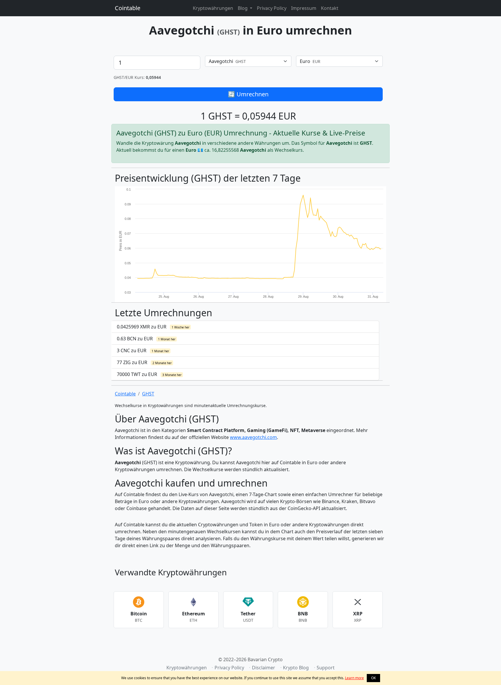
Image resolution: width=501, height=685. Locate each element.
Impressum (303, 8)
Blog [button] (243, 8)
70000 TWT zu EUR (149, 374)
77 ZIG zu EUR (144, 362)
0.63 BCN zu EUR (146, 338)
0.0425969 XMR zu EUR (153, 326)
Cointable (127, 8)
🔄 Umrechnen (248, 94)
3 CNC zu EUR (143, 350)
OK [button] (373, 677)
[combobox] (248, 61)
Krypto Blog (296, 667)
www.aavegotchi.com (253, 437)
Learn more (354, 677)
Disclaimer (263, 667)
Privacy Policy (271, 8)
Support (326, 667)
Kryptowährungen (213, 8)
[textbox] (245, 61)
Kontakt (329, 8)
